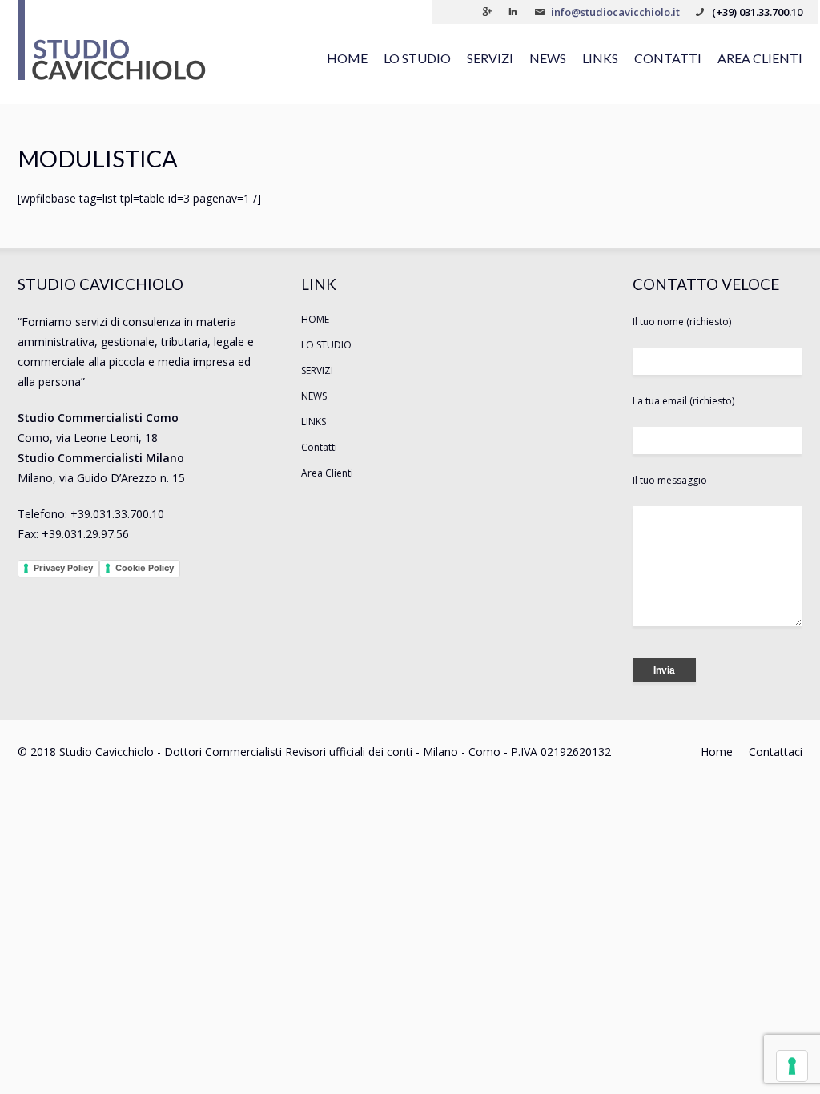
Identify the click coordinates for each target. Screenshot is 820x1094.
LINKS (600, 58)
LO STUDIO (417, 58)
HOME (347, 58)
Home (717, 751)
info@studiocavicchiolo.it (615, 12)
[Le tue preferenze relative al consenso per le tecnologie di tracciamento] (792, 1066)
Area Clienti (760, 58)
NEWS (547, 58)
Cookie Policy (144, 567)
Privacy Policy (63, 567)
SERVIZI (490, 58)
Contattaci (775, 751)
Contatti (667, 58)
